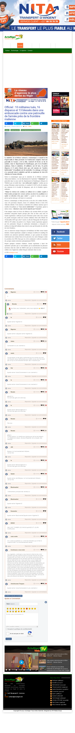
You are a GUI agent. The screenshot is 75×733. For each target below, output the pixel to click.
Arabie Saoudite (15, 130)
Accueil (7, 45)
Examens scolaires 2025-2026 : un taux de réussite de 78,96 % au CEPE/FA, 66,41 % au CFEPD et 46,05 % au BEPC (55, 190)
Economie (36, 45)
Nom (11, 604)
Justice (7, 130)
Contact (30, 50)
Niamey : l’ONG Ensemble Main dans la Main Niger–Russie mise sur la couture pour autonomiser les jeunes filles (55, 134)
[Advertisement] (37, 67)
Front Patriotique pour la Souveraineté (30, 130)
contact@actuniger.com (16, 696)
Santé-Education (45, 45)
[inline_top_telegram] (43, 123)
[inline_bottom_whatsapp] (35, 256)
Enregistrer (8, 638)
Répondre (28, 300)
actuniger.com (13, 252)
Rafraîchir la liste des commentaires (14, 595)
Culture (7, 50)
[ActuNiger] (15, 37)
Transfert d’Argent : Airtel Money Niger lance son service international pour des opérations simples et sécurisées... (65, 136)
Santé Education (57, 689)
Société (20, 45)
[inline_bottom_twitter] (18, 256)
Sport (53, 45)
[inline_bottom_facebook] (9, 256)
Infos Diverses (56, 704)
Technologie (14, 50)
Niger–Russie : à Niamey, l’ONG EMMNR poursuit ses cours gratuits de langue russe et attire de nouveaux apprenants (55, 162)
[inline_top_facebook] (9, 123)
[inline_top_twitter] (18, 123)
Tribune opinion (57, 687)
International (27, 45)
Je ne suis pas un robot (17, 633)
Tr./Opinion (23, 50)
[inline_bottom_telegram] (43, 256)
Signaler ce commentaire (39, 300)
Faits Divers (55, 702)
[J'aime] (41, 292)
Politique (14, 45)
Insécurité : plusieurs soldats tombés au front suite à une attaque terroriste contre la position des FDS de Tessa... (65, 190)
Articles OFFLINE (57, 700)
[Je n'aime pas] (43, 292)
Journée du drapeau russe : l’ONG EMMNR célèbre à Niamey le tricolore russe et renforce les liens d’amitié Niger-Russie (65, 162)
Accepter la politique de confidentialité (20, 629)
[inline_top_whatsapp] (35, 123)
